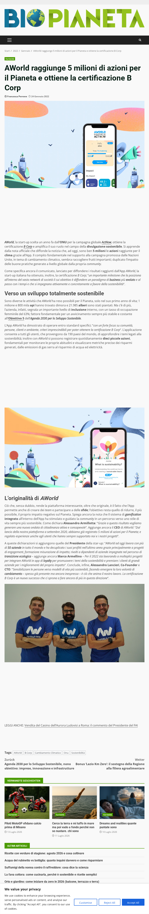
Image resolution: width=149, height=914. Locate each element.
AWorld (18, 752)
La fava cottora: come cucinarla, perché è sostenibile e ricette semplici (51, 874)
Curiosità (10, 58)
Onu (66, 752)
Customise (85, 902)
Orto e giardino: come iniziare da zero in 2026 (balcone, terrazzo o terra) (52, 881)
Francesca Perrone (17, 96)
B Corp (28, 752)
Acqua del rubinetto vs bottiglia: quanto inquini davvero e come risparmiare (54, 860)
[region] (74, 899)
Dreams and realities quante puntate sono (122, 802)
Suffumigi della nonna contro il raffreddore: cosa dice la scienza (46, 867)
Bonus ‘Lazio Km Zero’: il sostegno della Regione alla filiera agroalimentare (110, 764)
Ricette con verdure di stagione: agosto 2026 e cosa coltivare (44, 853)
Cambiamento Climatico (48, 752)
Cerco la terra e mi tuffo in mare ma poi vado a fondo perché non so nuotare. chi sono (74, 802)
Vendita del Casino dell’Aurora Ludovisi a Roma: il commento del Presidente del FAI (81, 725)
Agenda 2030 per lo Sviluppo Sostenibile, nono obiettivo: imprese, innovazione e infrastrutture (39, 764)
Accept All (133, 902)
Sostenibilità (78, 752)
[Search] (140, 40)
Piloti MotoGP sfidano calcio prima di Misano (27, 802)
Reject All (109, 902)
